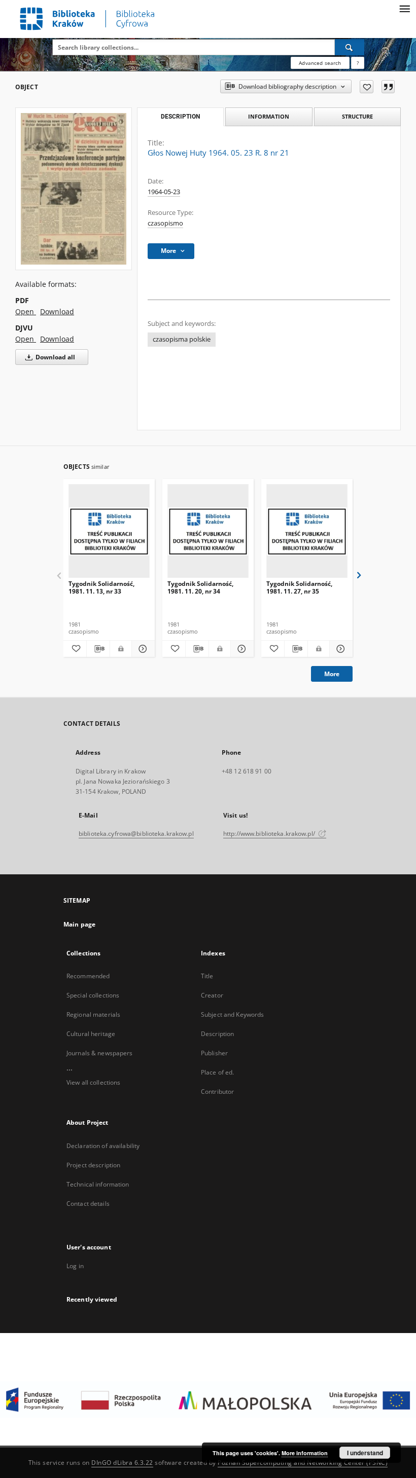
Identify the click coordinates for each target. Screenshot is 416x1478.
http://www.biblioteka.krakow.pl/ (270, 833)
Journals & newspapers (99, 1053)
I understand (365, 1452)
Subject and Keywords (232, 1014)
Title (207, 976)
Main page (79, 924)
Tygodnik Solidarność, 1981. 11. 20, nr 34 (200, 587)
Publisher (214, 1053)
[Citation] (388, 86)
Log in (75, 1266)
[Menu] (404, 8)
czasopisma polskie (182, 339)
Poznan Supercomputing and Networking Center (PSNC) (303, 1462)
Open (25, 311)
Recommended (88, 976)
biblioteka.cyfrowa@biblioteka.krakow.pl (136, 833)
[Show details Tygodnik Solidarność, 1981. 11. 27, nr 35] (339, 648)
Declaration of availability (103, 1145)
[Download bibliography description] (98, 648)
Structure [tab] (357, 116)
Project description (93, 1165)
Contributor (217, 1091)
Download (57, 311)
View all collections (93, 1082)
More (331, 674)
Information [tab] (268, 116)
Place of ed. (217, 1072)
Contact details (88, 1203)
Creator (212, 995)
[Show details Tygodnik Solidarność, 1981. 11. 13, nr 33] (141, 648)
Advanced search (320, 62)
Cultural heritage (90, 1033)
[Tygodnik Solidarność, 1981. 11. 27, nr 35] (307, 531)
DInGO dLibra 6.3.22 (122, 1462)
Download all (54, 357)
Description (217, 1033)
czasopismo (165, 223)
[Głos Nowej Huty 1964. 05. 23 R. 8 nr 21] (73, 189)
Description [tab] (180, 116)
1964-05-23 (164, 192)
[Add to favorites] (366, 86)
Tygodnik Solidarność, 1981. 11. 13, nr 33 (101, 587)
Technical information (97, 1184)
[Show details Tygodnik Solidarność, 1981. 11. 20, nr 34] (240, 648)
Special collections (92, 995)
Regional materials (93, 1014)
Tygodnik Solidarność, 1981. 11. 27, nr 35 (299, 587)
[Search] (349, 47)
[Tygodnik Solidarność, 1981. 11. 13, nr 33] (109, 531)
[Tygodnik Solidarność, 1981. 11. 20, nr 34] (208, 531)
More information (305, 1453)
